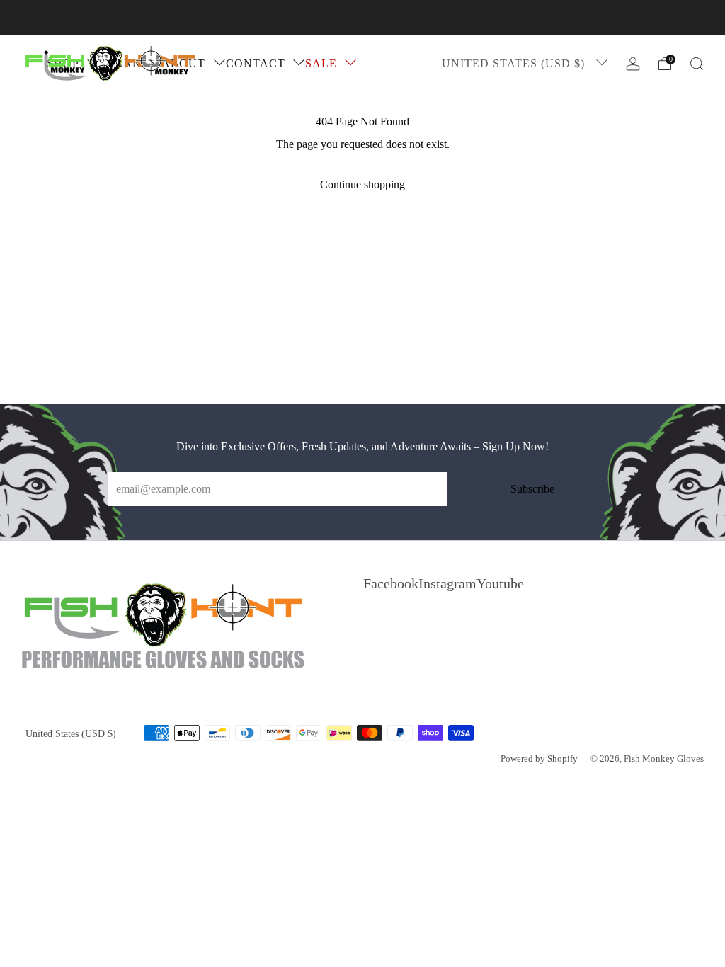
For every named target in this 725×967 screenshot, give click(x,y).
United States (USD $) (515, 63)
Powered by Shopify (539, 759)
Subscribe (532, 489)
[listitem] (362, 17)
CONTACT (255, 63)
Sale (321, 63)
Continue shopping (362, 184)
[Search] (697, 64)
